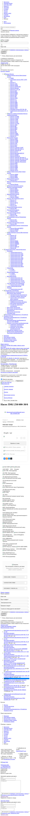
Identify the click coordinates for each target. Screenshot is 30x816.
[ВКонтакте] (4, 459)
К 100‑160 (16, 358)
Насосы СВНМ (14, 135)
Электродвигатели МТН (17, 266)
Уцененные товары (9, 341)
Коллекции (7, 16)
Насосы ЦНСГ (14, 191)
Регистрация (7, 23)
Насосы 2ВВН (14, 174)
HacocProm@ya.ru (21, 751)
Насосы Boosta (14, 184)
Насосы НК (13, 96)
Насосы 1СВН (14, 119)
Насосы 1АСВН (14, 116)
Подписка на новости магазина (9, 372)
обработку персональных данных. (19, 50)
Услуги (6, 10)
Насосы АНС (14, 84)
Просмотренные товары (7, 627)
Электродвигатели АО (16, 279)
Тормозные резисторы (16, 326)
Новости (6, 6)
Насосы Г (12, 239)
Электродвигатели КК (16, 262)
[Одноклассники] (7, 459)
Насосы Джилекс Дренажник (18, 160)
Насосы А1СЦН (14, 123)
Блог (5, 17)
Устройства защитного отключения (16, 305)
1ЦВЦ (12, 78)
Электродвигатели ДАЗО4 (17, 282)
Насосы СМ (13, 101)
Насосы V (13, 82)
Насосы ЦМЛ (14, 105)
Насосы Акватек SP (15, 150)
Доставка (6, 7)
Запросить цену (14, 813)
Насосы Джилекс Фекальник (18, 161)
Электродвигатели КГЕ (16, 259)
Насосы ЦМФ (14, 167)
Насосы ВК (13, 126)
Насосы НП (13, 208)
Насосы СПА (14, 164)
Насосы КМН (14, 93)
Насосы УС (13, 136)
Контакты (6, 2)
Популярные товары (9, 337)
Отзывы (6, 9)
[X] (11, 459)
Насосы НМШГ (14, 242)
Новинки (6, 335)
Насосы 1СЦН (14, 122)
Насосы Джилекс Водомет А (18, 157)
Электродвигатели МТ (16, 289)
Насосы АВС (13, 125)
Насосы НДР (13, 221)
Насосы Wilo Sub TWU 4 (17, 149)
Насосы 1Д (13, 200)
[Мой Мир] (9, 459)
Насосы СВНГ (14, 133)
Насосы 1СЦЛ (14, 120)
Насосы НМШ (14, 241)
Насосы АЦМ (14, 85)
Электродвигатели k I (16, 252)
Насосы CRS (13, 143)
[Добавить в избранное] (26, 410)
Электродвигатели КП (16, 265)
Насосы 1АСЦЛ (14, 118)
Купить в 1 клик (15, 443)
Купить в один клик (18, 795)
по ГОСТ (12, 270)
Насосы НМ (13, 132)
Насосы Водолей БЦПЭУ (17, 153)
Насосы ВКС (13, 129)
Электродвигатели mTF (16, 253)
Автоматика (7, 707)
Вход (5, 21)
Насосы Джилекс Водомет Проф (19, 159)
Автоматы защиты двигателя (18, 296)
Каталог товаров (5, 71)
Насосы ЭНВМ (14, 197)
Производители (8, 3)
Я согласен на (15, 50)
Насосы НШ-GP (14, 246)
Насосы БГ (13, 236)
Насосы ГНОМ (14, 154)
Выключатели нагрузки (16, 300)
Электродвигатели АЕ (16, 256)
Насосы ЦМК (14, 166)
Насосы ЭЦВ (13, 168)
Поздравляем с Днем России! (9, 364)
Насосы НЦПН (14, 229)
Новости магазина (7, 379)
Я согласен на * (15, 793)
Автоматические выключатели (18, 294)
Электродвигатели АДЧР (17, 285)
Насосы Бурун (14, 151)
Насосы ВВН (13, 176)
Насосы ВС (13, 130)
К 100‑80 (9, 358)
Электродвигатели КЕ (16, 260)
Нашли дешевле (17, 447)
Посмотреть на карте (9, 759)
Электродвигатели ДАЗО (17, 280)
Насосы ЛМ (13, 95)
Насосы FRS (13, 146)
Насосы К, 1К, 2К (15, 89)
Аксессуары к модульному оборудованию (17, 298)
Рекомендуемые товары (10, 340)
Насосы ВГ (13, 238)
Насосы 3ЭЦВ (14, 142)
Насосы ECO (13, 144)
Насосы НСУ (13, 180)
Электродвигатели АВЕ (16, 255)
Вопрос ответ (7, 13)
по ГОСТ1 (13, 275)
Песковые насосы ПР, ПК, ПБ (18, 109)
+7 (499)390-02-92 (5, 766)
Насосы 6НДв (14, 202)
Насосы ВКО (13, 127)
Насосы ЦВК (13, 102)
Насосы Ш (13, 248)
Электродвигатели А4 (16, 277)
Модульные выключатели (17, 303)
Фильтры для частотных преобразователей (16, 328)
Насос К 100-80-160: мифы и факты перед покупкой (15, 348)
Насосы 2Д (13, 201)
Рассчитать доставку (20, 450)
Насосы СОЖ (14, 231)
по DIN (12, 269)
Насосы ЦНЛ (14, 106)
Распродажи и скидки (10, 338)
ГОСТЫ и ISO (8, 4)
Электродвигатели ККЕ (16, 263)
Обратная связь (5, 765)
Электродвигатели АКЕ (16, 258)
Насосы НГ (13, 214)
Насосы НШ (13, 245)
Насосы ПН (13, 224)
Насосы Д (13, 204)
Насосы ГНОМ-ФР (15, 86)
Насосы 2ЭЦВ (14, 140)
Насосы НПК (14, 163)
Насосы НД (13, 219)
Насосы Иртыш (14, 88)
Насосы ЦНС (14, 188)
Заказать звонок (14, 30)
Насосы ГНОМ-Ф (15, 156)
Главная (6, 14)
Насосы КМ (13, 91)
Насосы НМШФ (14, 244)
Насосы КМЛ (14, 92)
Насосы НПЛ (14, 211)
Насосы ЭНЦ (14, 108)
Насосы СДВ (13, 215)
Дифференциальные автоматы (18, 302)
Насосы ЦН (13, 205)
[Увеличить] (15, 412)
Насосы (6, 705)
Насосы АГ (13, 235)
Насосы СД (13, 99)
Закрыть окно (4, 62)
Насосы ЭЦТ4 (14, 170)
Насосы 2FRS (14, 139)
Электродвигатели (9, 706)
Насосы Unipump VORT (16, 147)
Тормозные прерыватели (17, 324)
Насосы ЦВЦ (14, 103)
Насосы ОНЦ (14, 98)
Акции (6, 12)
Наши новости (5, 344)
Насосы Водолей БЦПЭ (16, 228)
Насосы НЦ (13, 195)
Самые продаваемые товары (8, 626)
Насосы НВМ (14, 177)
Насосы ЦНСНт (14, 193)
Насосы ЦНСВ (14, 190)
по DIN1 (12, 273)
